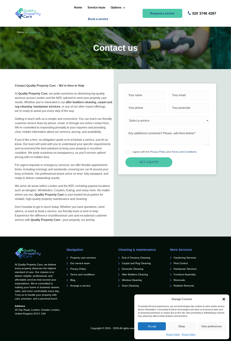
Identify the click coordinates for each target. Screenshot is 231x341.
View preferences (211, 326)
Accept (152, 326)
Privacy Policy (173, 334)
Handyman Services (185, 268)
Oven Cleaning (130, 285)
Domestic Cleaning (132, 268)
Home (78, 7)
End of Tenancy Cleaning (136, 257)
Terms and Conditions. (184, 151)
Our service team (80, 263)
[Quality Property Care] (34, 13)
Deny (182, 326)
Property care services (83, 257)
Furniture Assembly (185, 274)
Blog (72, 280)
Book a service (98, 19)
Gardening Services (185, 257)
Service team (96, 7)
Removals (180, 280)
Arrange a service (80, 285)
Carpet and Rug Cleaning (136, 263)
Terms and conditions (82, 274)
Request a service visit (162, 15)
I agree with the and (164, 151)
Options (116, 7)
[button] (224, 299)
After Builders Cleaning (135, 274)
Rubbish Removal (184, 285)
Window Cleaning (132, 280)
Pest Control (181, 263)
